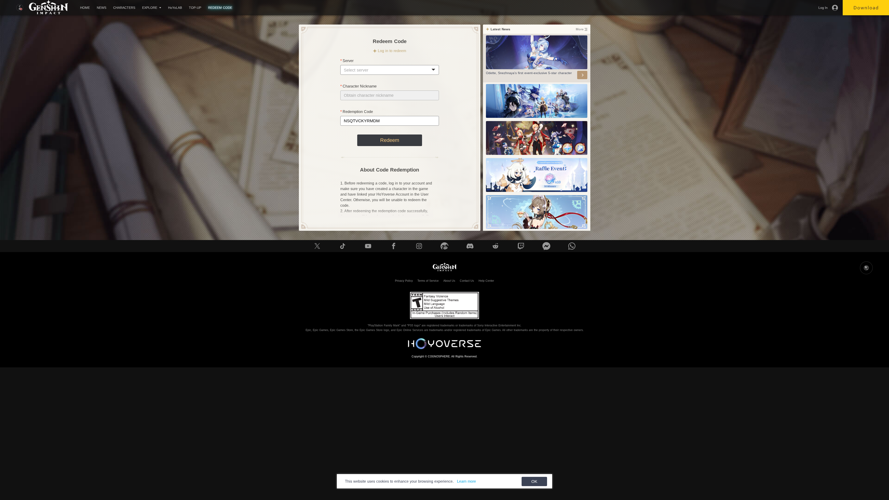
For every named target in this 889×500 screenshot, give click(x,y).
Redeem (389, 140)
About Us (449, 280)
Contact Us (467, 280)
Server (348, 61)
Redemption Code (358, 112)
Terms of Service (428, 280)
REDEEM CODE (220, 7)
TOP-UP (195, 7)
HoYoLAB (175, 7)
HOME (85, 7)
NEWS (101, 7)
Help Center (486, 280)
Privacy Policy (404, 280)
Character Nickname (360, 86)
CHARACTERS (124, 7)
